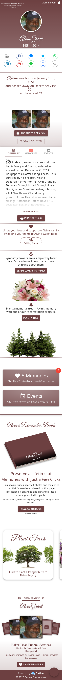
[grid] (31, 559)
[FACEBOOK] (19, 56)
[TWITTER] (43, 56)
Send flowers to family (31, 270)
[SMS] (31, 63)
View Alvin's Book (31, 509)
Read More (31, 212)
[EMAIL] (19, 63)
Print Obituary (33, 218)
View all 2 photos (31, 141)
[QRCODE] (7, 56)
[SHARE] (43, 63)
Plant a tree (30, 318)
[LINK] (55, 63)
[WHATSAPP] (55, 56)
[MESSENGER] (31, 56)
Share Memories (33, 664)
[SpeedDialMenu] (54, 672)
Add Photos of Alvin (33, 133)
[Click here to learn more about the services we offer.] (31, 648)
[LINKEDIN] (7, 63)
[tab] (13, 151)
